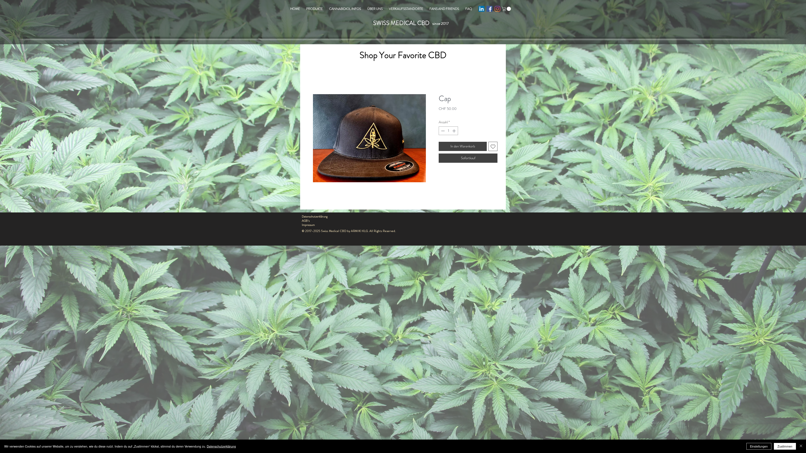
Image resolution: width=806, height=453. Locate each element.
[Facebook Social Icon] (489, 9)
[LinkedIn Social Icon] (481, 9)
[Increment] (454, 131)
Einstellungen (759, 446)
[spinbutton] (448, 131)
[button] (507, 9)
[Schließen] (800, 446)
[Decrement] (442, 131)
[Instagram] (497, 9)
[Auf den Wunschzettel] (493, 146)
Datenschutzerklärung (221, 446)
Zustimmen (784, 446)
